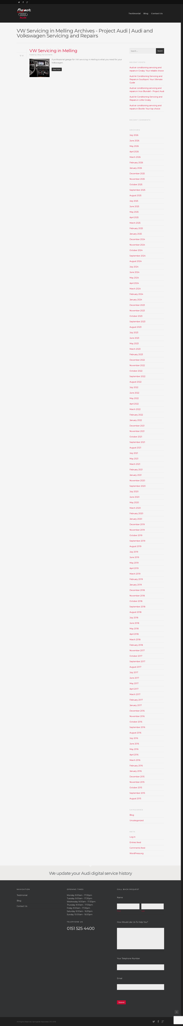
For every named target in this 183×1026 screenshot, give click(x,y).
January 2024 (136, 299)
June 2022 (134, 393)
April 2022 (134, 404)
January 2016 (136, 771)
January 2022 (136, 420)
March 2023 (135, 349)
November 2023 (137, 310)
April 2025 (134, 217)
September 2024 (137, 256)
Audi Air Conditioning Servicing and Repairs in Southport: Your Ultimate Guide (146, 79)
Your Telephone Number (128, 958)
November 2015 (137, 782)
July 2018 (134, 617)
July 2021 (134, 453)
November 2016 (137, 716)
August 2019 (135, 546)
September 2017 (137, 661)
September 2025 (137, 190)
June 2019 (134, 557)
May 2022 (134, 398)
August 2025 (135, 195)
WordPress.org (136, 853)
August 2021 (135, 447)
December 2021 (137, 426)
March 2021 (135, 464)
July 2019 (134, 552)
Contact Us (157, 13)
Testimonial (134, 13)
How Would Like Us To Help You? (132, 922)
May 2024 (134, 278)
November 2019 (137, 530)
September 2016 (137, 727)
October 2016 (136, 722)
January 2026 (136, 168)
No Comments (47, 55)
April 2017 (134, 689)
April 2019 (134, 568)
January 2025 (136, 234)
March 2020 (135, 508)
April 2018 (134, 634)
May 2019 (134, 563)
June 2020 (134, 497)
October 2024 (136, 250)
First (119, 911)
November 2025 (137, 179)
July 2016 (134, 738)
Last (143, 911)
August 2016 (135, 733)
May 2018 (134, 628)
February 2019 (136, 579)
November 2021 (137, 431)
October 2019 (136, 535)
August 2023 (135, 327)
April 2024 (134, 283)
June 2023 (134, 338)
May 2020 (134, 502)
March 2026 (135, 157)
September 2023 (137, 321)
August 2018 (135, 612)
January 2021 (136, 475)
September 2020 (138, 486)
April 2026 (134, 151)
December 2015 (137, 776)
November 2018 (137, 595)
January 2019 (136, 585)
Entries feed (135, 842)
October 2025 (136, 184)
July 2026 (134, 135)
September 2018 (137, 606)
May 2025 (134, 212)
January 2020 (136, 519)
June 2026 (134, 140)
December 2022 (137, 360)
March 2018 (135, 639)
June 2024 (134, 272)
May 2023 (134, 343)
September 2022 (137, 376)
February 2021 (136, 469)
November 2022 (137, 365)
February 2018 (136, 645)
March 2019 (135, 574)
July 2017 (134, 672)
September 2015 (137, 793)
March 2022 (135, 409)
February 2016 (136, 765)
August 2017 (135, 667)
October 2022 (136, 371)
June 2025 (134, 206)
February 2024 (136, 294)
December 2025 (137, 173)
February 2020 (136, 513)
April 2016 (134, 754)
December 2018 (137, 590)
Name (120, 897)
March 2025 (135, 223)
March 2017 (135, 694)
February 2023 (136, 354)
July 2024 (134, 267)
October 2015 (136, 787)
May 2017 (134, 683)
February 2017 (136, 700)
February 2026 (136, 162)
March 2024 (135, 288)
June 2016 (134, 744)
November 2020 (137, 480)
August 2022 (135, 382)
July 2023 (134, 332)
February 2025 (136, 228)
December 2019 (137, 524)
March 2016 (135, 760)
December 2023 (137, 305)
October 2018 (136, 601)
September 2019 (137, 541)
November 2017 (137, 650)
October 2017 (136, 656)
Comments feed (137, 848)
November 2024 (137, 245)
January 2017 (136, 705)
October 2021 (136, 437)
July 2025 (134, 201)
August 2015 (135, 798)
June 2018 (134, 623)
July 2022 (134, 387)
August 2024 (136, 261)
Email (119, 978)
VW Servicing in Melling (53, 50)
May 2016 (134, 749)
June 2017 (134, 678)
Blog (145, 13)
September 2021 (137, 442)
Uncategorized (136, 820)
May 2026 (134, 146)
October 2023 (136, 316)
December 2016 (137, 711)
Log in (132, 837)
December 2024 (137, 239)
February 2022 (136, 415)
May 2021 (134, 458)
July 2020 (134, 491)
